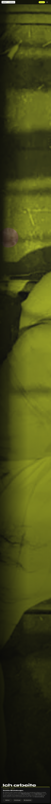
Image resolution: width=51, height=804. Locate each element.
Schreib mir (42, 2)
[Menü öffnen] (47, 2)
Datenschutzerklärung (39, 796)
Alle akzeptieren (27, 800)
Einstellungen (17, 800)
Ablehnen (7, 800)
